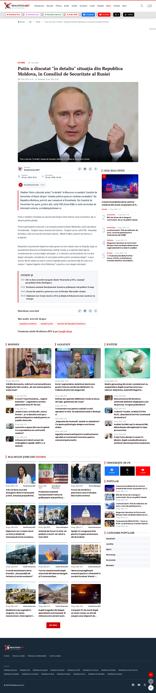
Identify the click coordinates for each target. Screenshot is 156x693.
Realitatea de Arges (64, 674)
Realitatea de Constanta (30, 674)
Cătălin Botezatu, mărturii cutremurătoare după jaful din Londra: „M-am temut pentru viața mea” (28, 387)
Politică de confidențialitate (37, 656)
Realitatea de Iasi (79, 674)
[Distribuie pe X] (95, 169)
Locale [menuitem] (92, 6)
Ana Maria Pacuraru (56, 487)
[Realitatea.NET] (17, 6)
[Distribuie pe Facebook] (85, 169)
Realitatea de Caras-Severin (128, 670)
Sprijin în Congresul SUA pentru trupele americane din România (84, 534)
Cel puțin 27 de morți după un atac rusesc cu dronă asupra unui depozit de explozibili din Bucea (84, 614)
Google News (65, 331)
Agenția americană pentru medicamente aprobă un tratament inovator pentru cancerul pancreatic (76, 437)
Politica (110, 240)
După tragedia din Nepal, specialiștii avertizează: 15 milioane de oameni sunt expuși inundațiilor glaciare (53, 614)
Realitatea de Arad (47, 674)
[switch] (149, 5)
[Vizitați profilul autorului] (20, 168)
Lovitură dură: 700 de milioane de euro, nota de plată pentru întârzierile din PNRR (122, 232)
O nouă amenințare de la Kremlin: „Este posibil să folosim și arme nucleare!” (19, 573)
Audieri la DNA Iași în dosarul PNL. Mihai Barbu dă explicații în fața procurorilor (131, 427)
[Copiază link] (79, 169)
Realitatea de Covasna (90, 670)
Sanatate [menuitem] (100, 6)
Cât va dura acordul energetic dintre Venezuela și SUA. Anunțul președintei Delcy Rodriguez (54, 281)
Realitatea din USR (73, 670)
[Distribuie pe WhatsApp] (90, 169)
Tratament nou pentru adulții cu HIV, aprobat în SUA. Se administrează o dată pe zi (78, 411)
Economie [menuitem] (83, 6)
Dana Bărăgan (95, 486)
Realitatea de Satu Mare (96, 674)
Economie (111, 215)
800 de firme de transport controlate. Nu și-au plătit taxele (122, 218)
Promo (109, 253)
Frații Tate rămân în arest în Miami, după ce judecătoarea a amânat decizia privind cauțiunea (132, 440)
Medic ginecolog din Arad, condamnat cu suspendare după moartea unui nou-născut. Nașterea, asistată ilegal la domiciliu (126, 388)
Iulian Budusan (94, 527)
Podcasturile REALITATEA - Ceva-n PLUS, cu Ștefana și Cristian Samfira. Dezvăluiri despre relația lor (120, 259)
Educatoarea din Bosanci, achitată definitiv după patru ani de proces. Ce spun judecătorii (131, 401)
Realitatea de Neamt (57, 670)
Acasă (22, 22)
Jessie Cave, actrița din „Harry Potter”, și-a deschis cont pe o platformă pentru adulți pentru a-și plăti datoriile (32, 416)
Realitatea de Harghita (11, 674)
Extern (38, 22)
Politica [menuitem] (59, 6)
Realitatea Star (25, 670)
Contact (6, 656)
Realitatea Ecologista (40, 670)
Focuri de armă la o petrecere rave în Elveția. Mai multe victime (56, 291)
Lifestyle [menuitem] (116, 6)
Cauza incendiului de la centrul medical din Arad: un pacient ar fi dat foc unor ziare (119, 205)
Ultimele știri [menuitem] (39, 6)
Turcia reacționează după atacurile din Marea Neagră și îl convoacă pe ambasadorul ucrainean (53, 575)
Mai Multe (53, 625)
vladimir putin (47, 324)
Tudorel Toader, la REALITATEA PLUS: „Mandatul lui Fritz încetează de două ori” (132, 414)
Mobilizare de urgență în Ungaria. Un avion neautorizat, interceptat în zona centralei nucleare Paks (20, 616)
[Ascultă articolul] (151, 674)
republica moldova (27, 324)
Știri (30, 22)
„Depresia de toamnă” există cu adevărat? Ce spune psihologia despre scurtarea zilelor (77, 424)
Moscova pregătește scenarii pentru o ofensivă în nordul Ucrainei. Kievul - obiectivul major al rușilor (86, 575)
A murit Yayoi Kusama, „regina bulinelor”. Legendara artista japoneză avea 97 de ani (31, 401)
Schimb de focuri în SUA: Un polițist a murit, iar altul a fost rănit (53, 534)
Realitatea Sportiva (10, 670)
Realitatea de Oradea (108, 670)
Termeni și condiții (18, 656)
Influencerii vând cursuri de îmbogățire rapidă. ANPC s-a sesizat (30, 443)
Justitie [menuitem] (74, 6)
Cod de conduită (55, 656)
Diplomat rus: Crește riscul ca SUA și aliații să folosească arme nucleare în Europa (60, 297)
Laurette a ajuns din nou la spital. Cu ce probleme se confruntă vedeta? (32, 430)
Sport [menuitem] (124, 6)
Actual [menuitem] (66, 6)
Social (104, 209)
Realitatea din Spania (114, 674)
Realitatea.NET (32, 170)
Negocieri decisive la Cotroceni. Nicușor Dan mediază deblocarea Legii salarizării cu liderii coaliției (122, 245)
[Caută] (141, 6)
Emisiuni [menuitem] (50, 6)
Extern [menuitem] (108, 6)
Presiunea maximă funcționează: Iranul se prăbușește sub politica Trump (60, 287)
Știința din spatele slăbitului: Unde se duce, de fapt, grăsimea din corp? (77, 400)
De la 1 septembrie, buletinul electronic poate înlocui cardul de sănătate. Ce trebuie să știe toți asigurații (75, 387)
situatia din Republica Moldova (71, 324)
